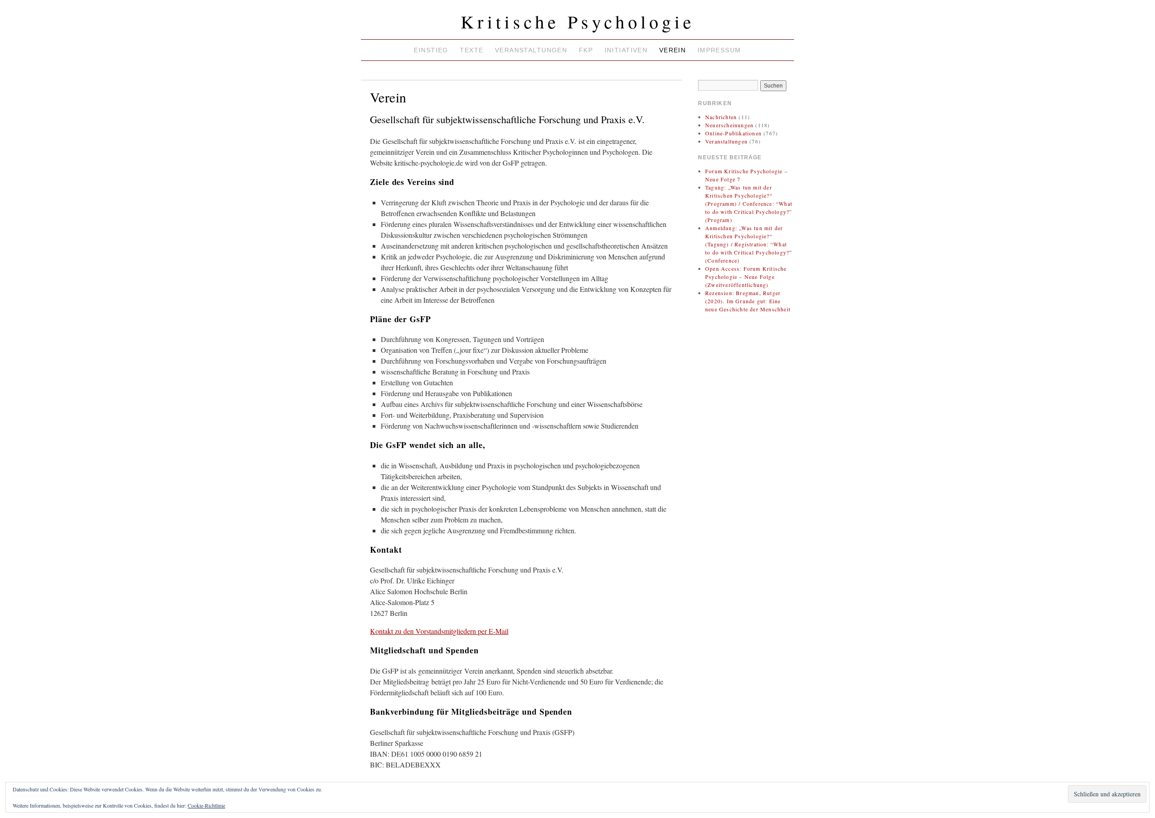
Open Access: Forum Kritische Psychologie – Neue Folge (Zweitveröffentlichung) (746, 276)
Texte (471, 50)
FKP (586, 50)
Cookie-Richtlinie (206, 805)
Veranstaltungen (531, 50)
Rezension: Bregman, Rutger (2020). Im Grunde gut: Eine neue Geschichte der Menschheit (747, 301)
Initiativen (626, 50)
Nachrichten (721, 116)
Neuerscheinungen (729, 125)
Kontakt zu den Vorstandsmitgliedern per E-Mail (439, 631)
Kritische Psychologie (578, 21)
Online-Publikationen (733, 133)
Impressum (719, 50)
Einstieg (431, 50)
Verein (672, 50)
